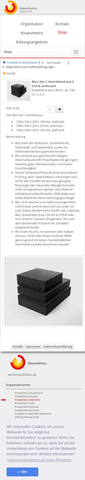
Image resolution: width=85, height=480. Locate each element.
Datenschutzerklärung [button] (58, 346)
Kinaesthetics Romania (27, 406)
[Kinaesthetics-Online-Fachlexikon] (28, 362)
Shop (62, 32)
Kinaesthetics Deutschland (29, 393)
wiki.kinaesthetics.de (22, 374)
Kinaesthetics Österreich (27, 399)
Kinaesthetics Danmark (27, 410)
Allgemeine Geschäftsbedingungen (30, 67)
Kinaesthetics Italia (24, 403)
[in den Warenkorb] (59, 109)
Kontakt (62, 23)
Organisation (32, 23)
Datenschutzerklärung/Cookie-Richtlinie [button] (39, 460)
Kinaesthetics (32, 32)
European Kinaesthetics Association (33, 413)
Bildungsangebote (32, 42)
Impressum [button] (33, 346)
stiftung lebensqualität (27, 417)
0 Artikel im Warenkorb (22, 62)
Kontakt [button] (18, 346)
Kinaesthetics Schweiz (26, 396)
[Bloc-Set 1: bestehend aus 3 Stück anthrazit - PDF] (19, 93)
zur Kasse (53, 62)
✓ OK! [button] (22, 472)
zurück (10, 73)
